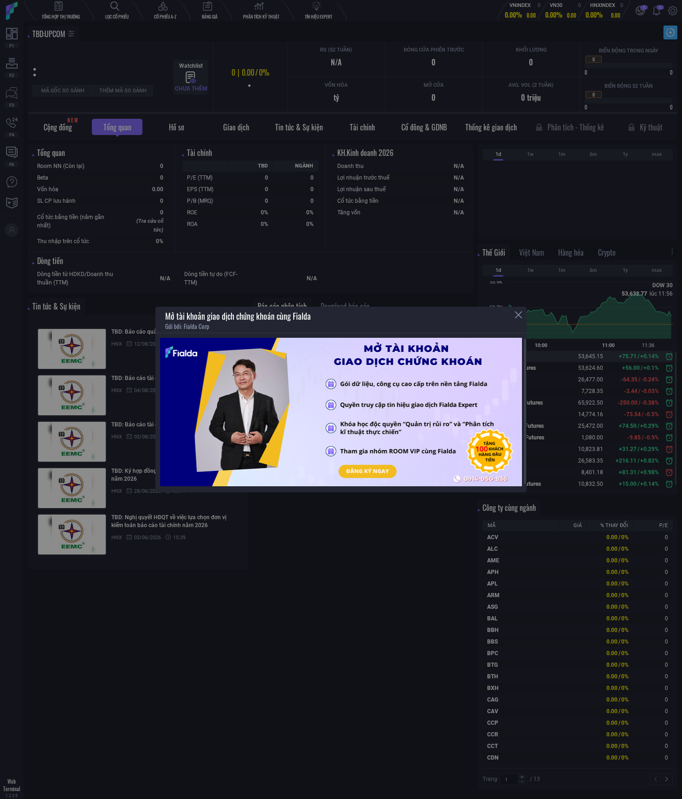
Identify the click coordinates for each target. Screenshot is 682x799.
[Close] (518, 314)
